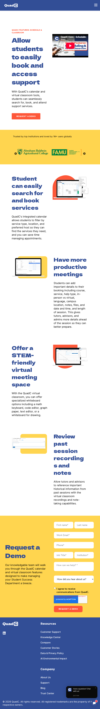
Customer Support (50, 632)
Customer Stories (50, 648)
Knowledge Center (50, 637)
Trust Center (47, 693)
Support (44, 683)
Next (84, 153)
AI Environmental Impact (53, 658)
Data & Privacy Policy (52, 653)
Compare (45, 642)
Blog (42, 688)
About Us (45, 677)
